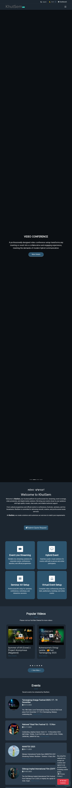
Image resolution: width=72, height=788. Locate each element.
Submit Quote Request (36, 528)
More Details (36, 260)
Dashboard (63, 2)
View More (36, 670)
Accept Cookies (63, 782)
